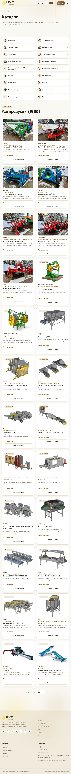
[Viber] (25, 731)
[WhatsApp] (29, 731)
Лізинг (39, 729)
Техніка (4, 759)
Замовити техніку (18, 159)
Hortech (5, 143)
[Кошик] (42, 3)
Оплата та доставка (43, 726)
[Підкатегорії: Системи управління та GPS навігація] (33, 69)
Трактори (4, 753)
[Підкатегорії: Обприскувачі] (33, 54)
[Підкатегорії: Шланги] (67, 83)
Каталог (60, 3)
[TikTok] (16, 731)
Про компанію (42, 735)
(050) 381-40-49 (42, 750)
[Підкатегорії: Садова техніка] (67, 47)
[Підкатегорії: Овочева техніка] (33, 47)
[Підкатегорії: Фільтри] (33, 76)
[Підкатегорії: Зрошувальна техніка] (67, 54)
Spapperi (5, 666)
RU (54, 3)
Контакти (40, 738)
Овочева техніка (6, 762)
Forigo (4, 284)
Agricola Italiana (7, 237)
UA (51, 3)
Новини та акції (42, 723)
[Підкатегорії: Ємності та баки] (67, 90)
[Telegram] (21, 731)
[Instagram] (8, 731)
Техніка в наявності (7, 750)
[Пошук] (38, 3)
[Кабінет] (46, 3)
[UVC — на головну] (8, 3)
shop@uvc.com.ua (43, 752)
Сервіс (40, 732)
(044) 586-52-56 (42, 747)
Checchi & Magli (42, 143)
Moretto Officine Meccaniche (45, 284)
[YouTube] (12, 731)
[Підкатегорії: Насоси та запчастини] (67, 61)
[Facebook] (3, 731)
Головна (4, 12)
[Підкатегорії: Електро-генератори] (33, 61)
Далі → (40, 692)
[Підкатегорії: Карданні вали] (33, 83)
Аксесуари (5, 756)
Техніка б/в (5, 747)
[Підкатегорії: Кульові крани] (67, 76)
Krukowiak (5, 190)
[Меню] (67, 3)
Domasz (40, 333)
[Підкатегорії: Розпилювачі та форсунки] (67, 69)
